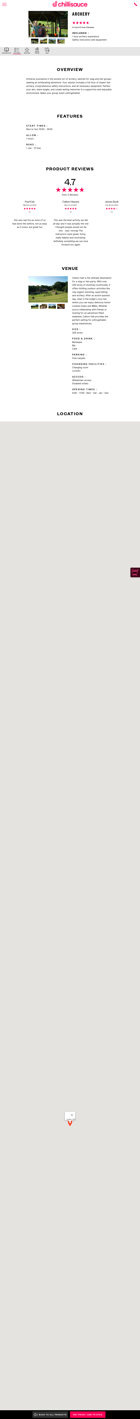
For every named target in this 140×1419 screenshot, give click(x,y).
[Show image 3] (52, 41)
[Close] (72, 1115)
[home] (70, 4)
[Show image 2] (43, 41)
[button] (70, 1123)
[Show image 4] (61, 41)
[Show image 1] (34, 41)
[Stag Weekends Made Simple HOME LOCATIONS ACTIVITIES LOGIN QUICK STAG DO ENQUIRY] (4, 4)
